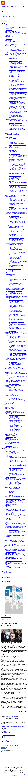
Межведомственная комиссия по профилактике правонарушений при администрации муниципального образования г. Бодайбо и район (15, 289)
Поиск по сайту (7, 572)
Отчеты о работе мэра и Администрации (16, 450)
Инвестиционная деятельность (16, 173)
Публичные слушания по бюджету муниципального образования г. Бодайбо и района (17, 459)
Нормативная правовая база (16, 165)
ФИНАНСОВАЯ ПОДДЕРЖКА (17, 515)
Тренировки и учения (14, 367)
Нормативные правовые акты (16, 282)
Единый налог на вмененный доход (18, 163)
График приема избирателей (13, 434)
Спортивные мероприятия (15, 263)
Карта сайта (6, 741)
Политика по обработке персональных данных (12, 726)
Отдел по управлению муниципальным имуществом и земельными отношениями (16, 213)
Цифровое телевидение (15, 205)
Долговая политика (14, 161)
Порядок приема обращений (13, 553)
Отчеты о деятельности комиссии (17, 324)
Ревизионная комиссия (9, 444)
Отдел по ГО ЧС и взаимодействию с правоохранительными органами (15, 359)
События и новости (14, 278)
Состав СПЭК (12, 338)
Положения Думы (10, 435)
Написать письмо (10, 548)
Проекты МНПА (13, 46)
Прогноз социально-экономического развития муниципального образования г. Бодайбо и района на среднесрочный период (18, 189)
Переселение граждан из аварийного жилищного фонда (15, 402)
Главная (2, 615)
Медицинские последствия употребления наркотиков (15, 317)
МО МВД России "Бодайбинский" (14, 502)
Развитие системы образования (16, 84)
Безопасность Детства (14, 285)
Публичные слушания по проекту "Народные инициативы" (17, 475)
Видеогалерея (9, 36)
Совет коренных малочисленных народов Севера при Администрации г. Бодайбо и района (16, 535)
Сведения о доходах (14, 442)
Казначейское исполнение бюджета (17, 164)
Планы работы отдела (14, 258)
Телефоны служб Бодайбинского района (16, 523)
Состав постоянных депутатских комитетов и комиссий (14, 410)
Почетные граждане (11, 31)
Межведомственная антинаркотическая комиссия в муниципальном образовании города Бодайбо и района (16, 296)
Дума (4, 404)
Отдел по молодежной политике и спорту (16, 251)
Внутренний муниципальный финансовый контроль (16, 160)
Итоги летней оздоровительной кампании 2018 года (17, 529)
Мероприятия (12, 138)
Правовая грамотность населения (17, 371)
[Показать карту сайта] (3, 14)
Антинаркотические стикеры (16, 298)
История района (13, 26)
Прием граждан (10, 557)
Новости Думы (7, 577)
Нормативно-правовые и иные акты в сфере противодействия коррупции (18, 121)
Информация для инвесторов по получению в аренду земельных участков (17, 222)
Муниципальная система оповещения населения (15, 364)
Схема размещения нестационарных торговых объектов (18, 215)
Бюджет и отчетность (14, 154)
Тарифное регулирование (15, 247)
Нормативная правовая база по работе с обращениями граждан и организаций (16, 555)
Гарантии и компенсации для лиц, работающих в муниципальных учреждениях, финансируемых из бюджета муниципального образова (18, 352)
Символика (9, 28)
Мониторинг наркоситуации (16, 319)
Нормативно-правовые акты (16, 226)
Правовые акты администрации (17, 48)
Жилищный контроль (14, 397)
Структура (8, 40)
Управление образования (12, 134)
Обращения (6, 546)
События (5, 582)
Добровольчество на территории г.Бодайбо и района (17, 256)
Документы (9, 45)
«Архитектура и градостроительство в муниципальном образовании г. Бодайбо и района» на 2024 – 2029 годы (18, 93)
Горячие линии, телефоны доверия (17, 279)
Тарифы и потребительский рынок (14, 243)
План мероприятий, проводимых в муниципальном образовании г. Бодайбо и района (16, 34)
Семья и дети (12, 86)
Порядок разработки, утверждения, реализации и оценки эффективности (17, 57)
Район (4, 23)
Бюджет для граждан (14, 152)
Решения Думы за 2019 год (15, 424)
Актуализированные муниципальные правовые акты (17, 50)
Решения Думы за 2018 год (15, 422)
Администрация (7, 37)
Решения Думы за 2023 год (15, 429)
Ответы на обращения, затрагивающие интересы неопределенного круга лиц (15, 550)
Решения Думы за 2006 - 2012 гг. (17, 415)
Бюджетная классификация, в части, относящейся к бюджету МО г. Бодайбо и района (18, 156)
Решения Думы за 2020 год (15, 425)
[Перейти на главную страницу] (3, 11)
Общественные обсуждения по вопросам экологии (16, 462)
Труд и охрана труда (11, 340)
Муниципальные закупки (12, 52)
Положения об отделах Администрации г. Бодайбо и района (18, 42)
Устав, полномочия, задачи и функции (15, 44)
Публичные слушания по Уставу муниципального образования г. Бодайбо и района (17, 472)
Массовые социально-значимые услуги (15, 545)
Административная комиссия (13, 269)
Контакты (8, 438)
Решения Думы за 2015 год (15, 418)
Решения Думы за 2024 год (15, 430)
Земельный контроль (14, 398)
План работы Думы (11, 437)
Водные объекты (13, 362)
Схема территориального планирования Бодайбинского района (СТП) (16, 233)
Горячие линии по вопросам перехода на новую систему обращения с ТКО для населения (17, 199)
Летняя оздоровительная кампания (14, 527)
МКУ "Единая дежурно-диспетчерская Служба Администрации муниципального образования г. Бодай (16, 374)
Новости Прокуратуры (9, 580)
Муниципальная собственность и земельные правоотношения (17, 77)
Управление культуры (11, 137)
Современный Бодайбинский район (18, 27)
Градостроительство (11, 225)
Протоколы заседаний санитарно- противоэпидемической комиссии (17, 337)
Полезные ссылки (10, 562)
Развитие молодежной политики (17, 70)
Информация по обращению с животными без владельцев (16, 202)
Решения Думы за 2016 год (15, 420)
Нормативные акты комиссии (16, 302)
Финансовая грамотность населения (15, 487)
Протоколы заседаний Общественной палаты (14, 481)
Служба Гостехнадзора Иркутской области (16, 506)
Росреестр (8, 505)
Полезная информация (14, 378)
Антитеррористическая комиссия (14, 368)
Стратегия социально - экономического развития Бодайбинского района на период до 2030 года (18, 179)
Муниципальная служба (12, 133)
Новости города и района (9, 581)
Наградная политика (11, 477)
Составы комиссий (13, 270)
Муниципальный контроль (13, 395)
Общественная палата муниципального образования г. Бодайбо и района (16, 479)
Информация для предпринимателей (18, 170)
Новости (8, 406)
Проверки (11, 139)
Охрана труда (12, 344)
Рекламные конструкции (15, 220)
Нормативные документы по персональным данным (16, 568)
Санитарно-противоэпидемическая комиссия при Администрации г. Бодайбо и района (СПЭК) (16, 334)
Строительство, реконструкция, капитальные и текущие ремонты (17, 68)
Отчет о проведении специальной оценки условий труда (17, 169)
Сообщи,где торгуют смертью (16, 325)
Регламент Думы (10, 408)
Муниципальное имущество (16, 217)
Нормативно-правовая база (15, 440)
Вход (4, 742)
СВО (7, 570)
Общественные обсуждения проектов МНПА (16, 468)
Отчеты (11, 280)
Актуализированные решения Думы (15, 412)
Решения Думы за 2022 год (15, 428)
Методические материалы (15, 284)
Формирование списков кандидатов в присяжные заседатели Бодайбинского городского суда (15, 500)
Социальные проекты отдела (16, 267)
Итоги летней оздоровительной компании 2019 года (17, 532)
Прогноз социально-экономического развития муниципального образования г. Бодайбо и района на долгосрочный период (18, 184)
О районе (8, 24)
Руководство (9, 39)
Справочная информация (15, 283)
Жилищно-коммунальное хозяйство (18, 210)
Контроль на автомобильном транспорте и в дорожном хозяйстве (18, 400)
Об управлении (13, 141)
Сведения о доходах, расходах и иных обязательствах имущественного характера (17, 127)
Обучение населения (14, 366)
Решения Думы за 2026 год (15, 433)
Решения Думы (10, 413)
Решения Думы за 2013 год (15, 416)
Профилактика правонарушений (17, 293)
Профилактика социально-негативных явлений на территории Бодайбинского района (18, 261)
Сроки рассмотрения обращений (14, 561)
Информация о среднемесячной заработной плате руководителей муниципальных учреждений (17, 131)
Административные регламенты (14, 540)
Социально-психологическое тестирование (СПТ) (16, 300)
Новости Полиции (8, 578)
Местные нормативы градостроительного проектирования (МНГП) (18, 229)
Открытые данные (10, 451)
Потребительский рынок (15, 248)
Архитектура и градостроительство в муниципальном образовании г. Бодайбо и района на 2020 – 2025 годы (18, 81)
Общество (5, 448)
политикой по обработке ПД (18, 774)
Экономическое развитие (15, 176)
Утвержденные (13, 544)
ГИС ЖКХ (11, 207)
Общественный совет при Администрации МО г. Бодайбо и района (17, 485)
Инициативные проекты (15, 194)
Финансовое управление (12, 147)
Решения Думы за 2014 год (15, 417)
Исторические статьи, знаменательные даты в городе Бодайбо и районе (16, 390)
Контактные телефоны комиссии (17, 315)
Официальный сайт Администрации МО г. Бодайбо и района (18, 453)
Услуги (5, 537)
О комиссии (12, 275)
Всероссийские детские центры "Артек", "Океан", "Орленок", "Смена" (17, 253)
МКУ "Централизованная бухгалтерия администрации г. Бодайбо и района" (15, 381)
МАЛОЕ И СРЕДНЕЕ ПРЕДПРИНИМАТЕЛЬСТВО (13, 514)
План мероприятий (14, 488)
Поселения (9, 30)
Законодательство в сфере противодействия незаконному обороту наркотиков (16, 313)
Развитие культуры (13, 85)
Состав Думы (9, 407)
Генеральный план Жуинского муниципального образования (16, 238)
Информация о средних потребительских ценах (15, 245)
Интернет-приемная (11, 552)
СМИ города (9, 519)
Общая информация (14, 384)
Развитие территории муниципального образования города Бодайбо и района (16, 63)
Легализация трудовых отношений (17, 345)
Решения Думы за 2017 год (15, 421)
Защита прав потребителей (15, 249)
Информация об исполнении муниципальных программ (16, 60)
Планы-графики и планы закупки (17, 53)
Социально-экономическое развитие (15, 172)
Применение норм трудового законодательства (16, 356)
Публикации (12, 276)
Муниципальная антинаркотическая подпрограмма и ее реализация (18, 304)
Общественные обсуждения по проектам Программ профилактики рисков (18, 465)
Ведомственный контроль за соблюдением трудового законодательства (16, 348)
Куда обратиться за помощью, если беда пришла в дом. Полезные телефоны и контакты (17, 309)
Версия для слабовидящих (8, 16)
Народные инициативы (15, 192)
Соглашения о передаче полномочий (18, 174)
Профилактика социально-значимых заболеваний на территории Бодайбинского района (18, 89)
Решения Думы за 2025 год (15, 431)
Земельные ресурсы (14, 218)
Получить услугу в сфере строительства (15, 236)
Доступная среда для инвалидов (14, 512)
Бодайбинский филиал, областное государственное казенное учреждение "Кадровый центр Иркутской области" (15, 509)
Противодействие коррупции (13, 119)
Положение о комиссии (12, 447)
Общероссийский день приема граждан (16, 563)
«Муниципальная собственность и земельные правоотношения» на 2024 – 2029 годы (17, 98)
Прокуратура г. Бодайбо (12, 504)
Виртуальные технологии (13, 745)
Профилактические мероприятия (17, 306)
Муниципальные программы (13, 54)
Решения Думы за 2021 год (15, 426)
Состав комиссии (13, 327)
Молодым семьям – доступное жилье (18, 66)
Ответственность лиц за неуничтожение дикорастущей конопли (16, 322)
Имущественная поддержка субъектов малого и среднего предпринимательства (16, 525)
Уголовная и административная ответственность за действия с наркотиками (17, 330)
